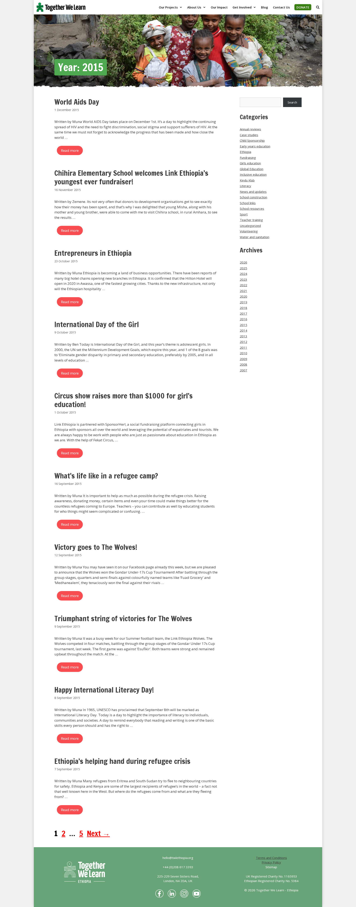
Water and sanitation (254, 237)
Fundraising (248, 157)
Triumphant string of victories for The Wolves (123, 618)
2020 (243, 296)
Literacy (245, 186)
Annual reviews (250, 129)
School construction (253, 197)
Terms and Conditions (271, 858)
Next (98, 833)
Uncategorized (250, 226)
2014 (243, 330)
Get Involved (242, 7)
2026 (243, 262)
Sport (244, 214)
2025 (243, 268)
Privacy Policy (271, 862)
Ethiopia (245, 152)
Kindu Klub (247, 180)
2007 (243, 370)
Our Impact (219, 7)
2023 (243, 279)
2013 (243, 336)
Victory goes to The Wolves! (95, 547)
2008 (243, 364)
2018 (243, 308)
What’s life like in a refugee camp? (106, 476)
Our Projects (168, 7)
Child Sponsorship (252, 140)
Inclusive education (253, 174)
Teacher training (251, 220)
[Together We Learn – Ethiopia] (62, 7)
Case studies (249, 135)
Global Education (251, 169)
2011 (243, 347)
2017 (243, 313)
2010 (243, 353)
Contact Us (281, 7)
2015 (243, 325)
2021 (243, 291)
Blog (264, 7)
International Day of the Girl (96, 324)
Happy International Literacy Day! (104, 690)
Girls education (250, 163)
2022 (243, 285)
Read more (70, 150)
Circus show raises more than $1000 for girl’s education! (123, 400)
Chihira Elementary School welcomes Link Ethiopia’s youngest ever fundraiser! (131, 177)
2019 (243, 302)
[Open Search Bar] (317, 7)
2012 (243, 342)
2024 (243, 274)
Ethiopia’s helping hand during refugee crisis (122, 761)
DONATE (302, 7)
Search (292, 102)
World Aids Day (76, 102)
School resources (252, 208)
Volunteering (249, 231)
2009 (243, 359)
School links (248, 203)
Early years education (255, 146)
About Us (194, 7)
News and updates (253, 192)
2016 (243, 319)
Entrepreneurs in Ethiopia (93, 253)
